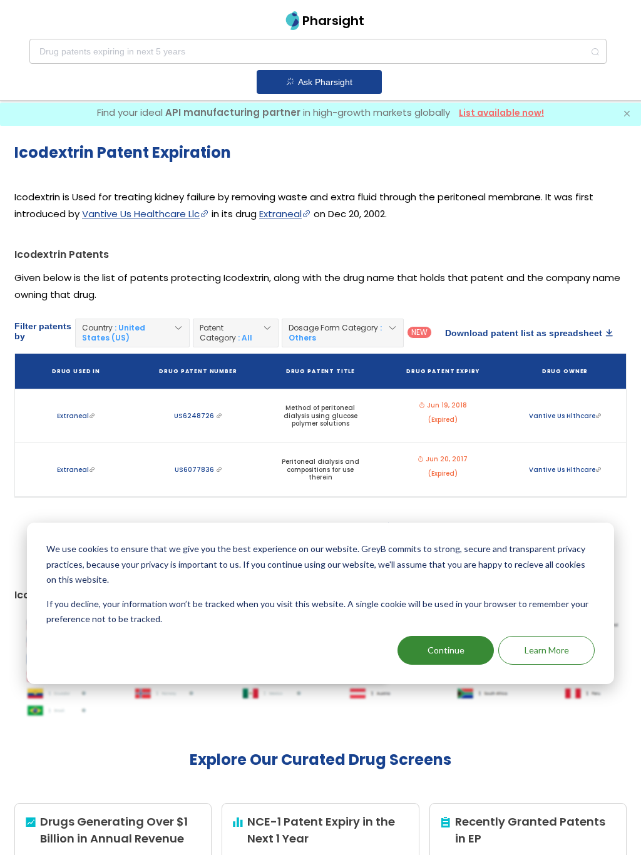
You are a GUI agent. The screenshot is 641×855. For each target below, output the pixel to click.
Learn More (547, 650)
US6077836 (195, 469)
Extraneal (280, 213)
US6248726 (195, 416)
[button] (132, 333)
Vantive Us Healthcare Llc (141, 213)
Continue (446, 650)
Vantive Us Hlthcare (562, 416)
